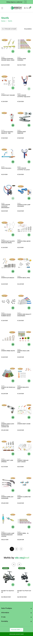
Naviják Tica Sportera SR (7, 591)
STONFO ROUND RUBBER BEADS (6, 315)
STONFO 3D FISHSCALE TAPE (8, 388)
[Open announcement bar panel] (25, 2)
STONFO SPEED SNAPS (8, 350)
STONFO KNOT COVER (23, 424)
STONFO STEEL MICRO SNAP (23, 241)
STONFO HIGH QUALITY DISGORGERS (24, 315)
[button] (14, 564)
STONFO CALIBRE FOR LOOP (24, 497)
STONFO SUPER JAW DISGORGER (7, 497)
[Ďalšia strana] (21, 549)
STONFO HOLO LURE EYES (23, 351)
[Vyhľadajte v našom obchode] (27, 8)
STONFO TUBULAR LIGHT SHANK (22, 461)
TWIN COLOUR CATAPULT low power (23, 168)
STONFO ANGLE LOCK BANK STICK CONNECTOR (7, 425)
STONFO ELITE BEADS (7, 277)
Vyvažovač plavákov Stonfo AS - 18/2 (7, 132)
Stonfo (10, 21)
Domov (3, 21)
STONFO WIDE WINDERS (21, 59)
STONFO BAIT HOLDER (8, 95)
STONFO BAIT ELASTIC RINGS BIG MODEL (8, 241)
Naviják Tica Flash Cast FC (24, 591)
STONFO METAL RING (23, 277)
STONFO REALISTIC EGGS (23, 388)
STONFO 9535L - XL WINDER (23, 534)
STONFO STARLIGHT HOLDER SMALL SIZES (7, 59)
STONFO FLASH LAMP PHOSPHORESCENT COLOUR (7, 535)
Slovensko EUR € (16, 629)
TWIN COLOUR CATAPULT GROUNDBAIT (5, 206)
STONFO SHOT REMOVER (21, 132)
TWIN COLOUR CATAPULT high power (23, 95)
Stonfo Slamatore (6, 168)
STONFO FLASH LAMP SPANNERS (23, 205)
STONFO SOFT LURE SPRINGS (7, 461)
